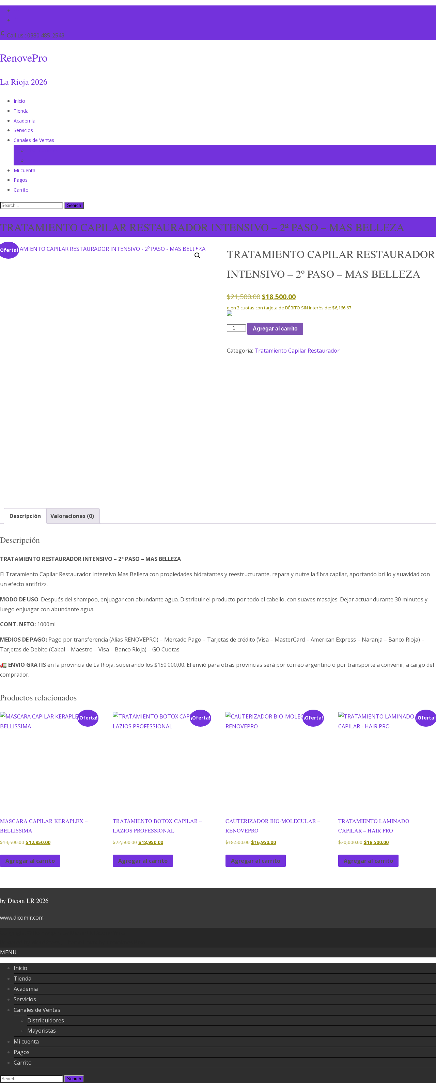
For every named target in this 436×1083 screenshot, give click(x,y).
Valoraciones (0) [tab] (72, 516)
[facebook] (16, 10)
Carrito (21, 190)
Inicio (19, 101)
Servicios (23, 130)
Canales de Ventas (34, 140)
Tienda (21, 111)
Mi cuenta (24, 170)
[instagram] (16, 20)
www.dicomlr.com (22, 917)
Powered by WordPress (30, 942)
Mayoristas (39, 160)
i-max (90, 942)
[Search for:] (32, 205)
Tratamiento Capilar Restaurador (297, 350)
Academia (24, 120)
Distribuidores (42, 150)
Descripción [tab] (25, 516)
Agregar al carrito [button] (30, 860)
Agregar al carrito (275, 329)
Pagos (21, 180)
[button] (197, 255)
